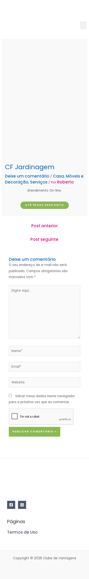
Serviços (38, 182)
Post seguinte (44, 239)
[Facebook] (11, 505)
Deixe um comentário (27, 176)
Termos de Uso (22, 532)
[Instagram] (22, 505)
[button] (83, 25)
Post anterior (44, 226)
